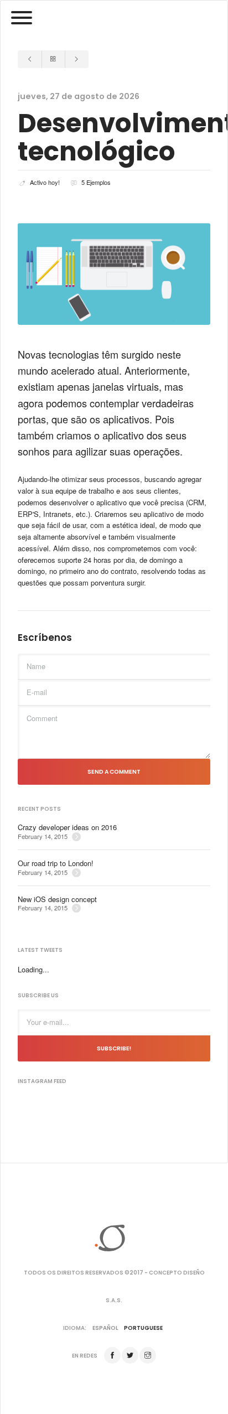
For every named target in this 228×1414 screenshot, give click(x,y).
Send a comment (114, 772)
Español (105, 1328)
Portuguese (143, 1328)
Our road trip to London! (56, 863)
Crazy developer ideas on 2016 (67, 827)
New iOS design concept (57, 899)
